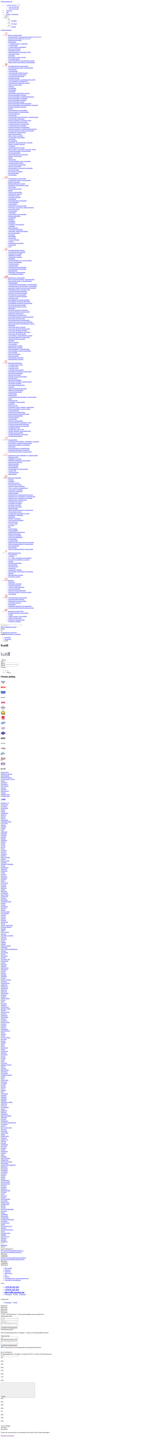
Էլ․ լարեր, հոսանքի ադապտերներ (19, 558)
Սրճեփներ (11, 517)
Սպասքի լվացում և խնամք (17, 305)
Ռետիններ (11, 223)
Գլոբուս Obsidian (13, 240)
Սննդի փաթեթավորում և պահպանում (20, 510)
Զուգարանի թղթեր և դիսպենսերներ (20, 281)
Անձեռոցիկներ (13, 283)
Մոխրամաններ (13, 493)
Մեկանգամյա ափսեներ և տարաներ (20, 498)
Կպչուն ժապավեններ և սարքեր (18, 559)
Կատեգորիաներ (6, 30)
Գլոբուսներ (12, 238)
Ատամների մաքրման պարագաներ (19, 371)
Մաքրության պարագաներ (17, 295)
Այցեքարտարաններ (14, 134)
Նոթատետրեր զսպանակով (17, 74)
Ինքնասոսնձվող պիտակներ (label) (19, 52)
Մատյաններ (12, 175)
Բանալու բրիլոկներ (14, 166)
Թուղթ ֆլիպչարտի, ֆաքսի (17, 57)
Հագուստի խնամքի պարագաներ (19, 337)
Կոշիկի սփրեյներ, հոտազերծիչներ (19, 431)
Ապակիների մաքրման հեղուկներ (19, 301)
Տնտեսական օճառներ (15, 347)
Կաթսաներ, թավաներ (15, 489)
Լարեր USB (12, 470)
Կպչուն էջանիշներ (14, 49)
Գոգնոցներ (12, 212)
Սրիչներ (11, 219)
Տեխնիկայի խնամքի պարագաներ (19, 460)
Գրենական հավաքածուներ (17, 206)
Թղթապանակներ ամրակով (17, 100)
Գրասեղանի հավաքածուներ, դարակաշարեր (23, 117)
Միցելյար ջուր (13, 400)
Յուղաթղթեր (12, 547)
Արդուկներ (11, 446)
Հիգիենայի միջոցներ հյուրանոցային (20, 606)
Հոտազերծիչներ (13, 410)
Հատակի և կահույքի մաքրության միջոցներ (22, 288)
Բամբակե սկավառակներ (16, 385)
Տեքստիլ (11, 580)
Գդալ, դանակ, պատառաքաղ (18, 488)
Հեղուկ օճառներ (13, 342)
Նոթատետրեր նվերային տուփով (19, 83)
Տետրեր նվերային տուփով (16, 183)
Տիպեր (10, 190)
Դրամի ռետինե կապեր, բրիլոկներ (19, 161)
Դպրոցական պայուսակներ (17, 214)
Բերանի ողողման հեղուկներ (17, 376)
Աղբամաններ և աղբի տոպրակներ (19, 351)
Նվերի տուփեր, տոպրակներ (17, 616)
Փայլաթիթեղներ (13, 546)
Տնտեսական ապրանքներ (16, 278)
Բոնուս (7, 1276)
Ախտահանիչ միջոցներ (15, 357)
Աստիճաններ (12, 565)
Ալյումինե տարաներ (15, 503)
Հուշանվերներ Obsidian (15, 274)
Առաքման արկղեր (14, 576)
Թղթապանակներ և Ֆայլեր (17, 95)
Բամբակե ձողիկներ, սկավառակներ (20, 382)
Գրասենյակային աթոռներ (16, 252)
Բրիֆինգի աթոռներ (14, 255)
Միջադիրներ (12, 393)
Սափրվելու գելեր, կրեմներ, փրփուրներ (21, 407)
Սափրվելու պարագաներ (16, 402)
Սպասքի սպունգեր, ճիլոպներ (18, 310)
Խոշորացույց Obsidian (15, 171)
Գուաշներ (11, 234)
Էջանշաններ (12, 204)
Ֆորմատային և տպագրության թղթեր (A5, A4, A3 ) (24, 37)
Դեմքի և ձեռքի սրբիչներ (16, 587)
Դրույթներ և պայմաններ (13, 1280)
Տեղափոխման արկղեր (15, 575)
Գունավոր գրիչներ (14, 197)
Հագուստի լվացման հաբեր (17, 334)
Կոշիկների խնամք (14, 427)
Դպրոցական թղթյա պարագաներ (19, 180)
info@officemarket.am (14, 1292)
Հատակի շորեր (13, 298)
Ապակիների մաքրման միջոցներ (18, 300)
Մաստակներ (12, 539)
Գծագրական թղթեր (15, 189)
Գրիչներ (11, 86)
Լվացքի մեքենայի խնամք (16, 339)
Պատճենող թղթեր (14, 50)
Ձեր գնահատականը (7, 1339)
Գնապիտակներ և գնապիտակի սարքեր (21, 60)
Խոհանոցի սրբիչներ (15, 584)
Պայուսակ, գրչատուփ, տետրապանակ (21, 207)
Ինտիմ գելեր (12, 395)
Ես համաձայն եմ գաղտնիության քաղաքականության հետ (22, 1347)
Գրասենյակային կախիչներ (17, 267)
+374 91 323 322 (11, 5)
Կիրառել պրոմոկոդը (7, 1435)
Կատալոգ (8, 639)
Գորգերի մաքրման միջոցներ (17, 296)
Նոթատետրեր (13, 71)
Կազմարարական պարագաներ (18, 124)
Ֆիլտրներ (4, 1245)
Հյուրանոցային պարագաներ (17, 597)
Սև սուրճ (11, 525)
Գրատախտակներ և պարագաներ (19, 151)
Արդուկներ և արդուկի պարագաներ (20, 443)
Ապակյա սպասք (13, 483)
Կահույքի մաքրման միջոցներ (17, 293)
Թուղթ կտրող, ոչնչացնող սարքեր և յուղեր (22, 149)
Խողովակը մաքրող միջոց (16, 318)
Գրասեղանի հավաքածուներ (17, 122)
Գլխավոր (8, 637)
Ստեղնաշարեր (13, 457)
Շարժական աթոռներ (15, 253)
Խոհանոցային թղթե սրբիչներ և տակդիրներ (22, 286)
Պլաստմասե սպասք (15, 512)
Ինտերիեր (11, 259)
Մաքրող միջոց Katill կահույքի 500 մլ (13, 1259)
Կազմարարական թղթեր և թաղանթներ (21, 130)
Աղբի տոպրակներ (14, 354)
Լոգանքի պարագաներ (16, 370)
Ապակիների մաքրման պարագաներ (20, 303)
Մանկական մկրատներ (16, 243)
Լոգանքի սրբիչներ (14, 585)
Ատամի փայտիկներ (14, 380)
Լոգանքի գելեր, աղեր (15, 365)
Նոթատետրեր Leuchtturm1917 (18, 81)
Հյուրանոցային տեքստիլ (16, 599)
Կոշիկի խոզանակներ (15, 436)
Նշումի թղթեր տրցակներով (17, 47)
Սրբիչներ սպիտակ (14, 603)
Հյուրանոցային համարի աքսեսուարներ (21, 608)
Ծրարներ (11, 55)
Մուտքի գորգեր (13, 356)
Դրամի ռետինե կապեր (15, 163)
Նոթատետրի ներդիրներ (16, 76)
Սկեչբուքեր (12, 187)
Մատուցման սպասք (15, 484)
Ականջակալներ (13, 464)
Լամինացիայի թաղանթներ (17, 125)
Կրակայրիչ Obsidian (15, 570)
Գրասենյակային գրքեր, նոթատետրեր (20, 68)
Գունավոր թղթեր (13, 54)
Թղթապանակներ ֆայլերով (17, 107)
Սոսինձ (10, 561)
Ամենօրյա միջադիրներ (15, 390)
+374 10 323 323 (12, 1287)
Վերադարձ (8, 1273)
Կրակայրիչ (12, 568)
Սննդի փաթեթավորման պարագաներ (20, 549)
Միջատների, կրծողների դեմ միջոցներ (20, 571)
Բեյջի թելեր (12, 159)
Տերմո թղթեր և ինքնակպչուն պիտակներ (21, 62)
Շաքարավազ (12, 529)
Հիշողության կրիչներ (15, 462)
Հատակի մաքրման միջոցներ (17, 291)
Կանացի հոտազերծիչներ (16, 412)
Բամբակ (11, 387)
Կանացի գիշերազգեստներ (17, 590)
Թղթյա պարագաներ (15, 35)
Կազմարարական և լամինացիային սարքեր (22, 129)
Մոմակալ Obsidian (14, 621)
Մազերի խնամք (13, 417)
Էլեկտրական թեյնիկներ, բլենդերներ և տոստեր (23, 441)
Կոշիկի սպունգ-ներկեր (15, 433)
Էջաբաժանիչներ (14, 113)
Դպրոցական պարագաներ (17, 178)
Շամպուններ (12, 419)
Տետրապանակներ (14, 216)
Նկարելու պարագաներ (16, 224)
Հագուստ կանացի (14, 589)
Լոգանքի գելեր (13, 366)
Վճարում (8, 1271)
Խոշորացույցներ (13, 170)
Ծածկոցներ (12, 594)
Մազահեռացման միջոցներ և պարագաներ (22, 397)
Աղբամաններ (12, 352)
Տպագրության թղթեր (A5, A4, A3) (19, 38)
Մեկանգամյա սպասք (15, 501)
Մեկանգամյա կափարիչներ (17, 500)
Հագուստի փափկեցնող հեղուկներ (19, 332)
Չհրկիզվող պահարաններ (16, 272)
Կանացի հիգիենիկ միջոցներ (17, 388)
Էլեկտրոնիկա (12, 440)
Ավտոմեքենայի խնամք (15, 359)
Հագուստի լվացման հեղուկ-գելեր (19, 329)
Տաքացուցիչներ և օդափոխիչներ (19, 448)
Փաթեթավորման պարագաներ (18, 613)
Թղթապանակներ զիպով (16, 102)
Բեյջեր (10, 158)
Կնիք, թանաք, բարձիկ (15, 136)
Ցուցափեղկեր (12, 270)
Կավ (9, 246)
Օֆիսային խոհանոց (14, 478)
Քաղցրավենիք (13, 530)
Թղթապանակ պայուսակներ (17, 110)
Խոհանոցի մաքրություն (15, 313)
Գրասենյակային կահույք (16, 250)
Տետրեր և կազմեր (14, 182)
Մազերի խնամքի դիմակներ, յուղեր (19, 422)
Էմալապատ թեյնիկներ (15, 520)
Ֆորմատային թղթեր (15, 40)
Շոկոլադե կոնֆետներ (15, 537)
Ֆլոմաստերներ (13, 228)
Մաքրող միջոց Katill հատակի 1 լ (11, 1252)
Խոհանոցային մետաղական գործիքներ (21, 542)
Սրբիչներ (11, 582)
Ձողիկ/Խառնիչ (13, 508)
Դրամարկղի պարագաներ (17, 164)
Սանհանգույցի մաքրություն (17, 315)
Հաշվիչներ (11, 139)
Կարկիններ (12, 217)
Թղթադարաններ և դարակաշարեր (19, 120)
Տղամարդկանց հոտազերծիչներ (18, 414)
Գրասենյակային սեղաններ (17, 269)
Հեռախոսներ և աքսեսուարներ (18, 469)
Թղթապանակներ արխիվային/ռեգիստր (21, 96)
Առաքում (9, 10)
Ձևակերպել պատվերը (13, 634)
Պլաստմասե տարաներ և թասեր (18, 513)
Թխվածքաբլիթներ (14, 534)
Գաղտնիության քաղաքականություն (16, 1278)
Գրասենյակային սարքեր (16, 147)
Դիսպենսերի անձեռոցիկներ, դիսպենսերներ (22, 284)
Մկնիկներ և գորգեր (14, 459)
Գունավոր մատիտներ (15, 229)
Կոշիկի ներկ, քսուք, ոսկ (16, 429)
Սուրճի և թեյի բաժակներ (16, 486)
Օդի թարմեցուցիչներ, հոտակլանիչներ (20, 317)
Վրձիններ (11, 226)
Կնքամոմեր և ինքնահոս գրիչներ (19, 93)
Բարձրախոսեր (13, 467)
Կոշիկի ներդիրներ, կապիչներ (18, 434)
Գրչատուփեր (12, 211)
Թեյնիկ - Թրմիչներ (14, 518)
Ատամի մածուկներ (14, 375)
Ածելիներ (11, 404)
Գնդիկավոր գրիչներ (15, 194)
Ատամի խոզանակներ (15, 373)
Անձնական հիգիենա (15, 363)
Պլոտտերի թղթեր (14, 59)
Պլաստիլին (12, 245)
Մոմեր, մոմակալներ (15, 618)
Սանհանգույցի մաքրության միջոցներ (20, 322)
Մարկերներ (12, 88)
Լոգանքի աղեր (13, 368)
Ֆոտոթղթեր (12, 42)
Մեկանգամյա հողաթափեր (17, 601)
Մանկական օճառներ (15, 346)
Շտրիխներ (11, 91)
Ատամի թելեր (12, 378)
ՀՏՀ (7, 12)
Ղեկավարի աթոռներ (15, 257)
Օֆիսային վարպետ (14, 553)
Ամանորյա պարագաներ (16, 620)
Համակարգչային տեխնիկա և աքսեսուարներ (23, 455)
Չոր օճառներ (12, 344)
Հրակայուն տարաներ (15, 491)
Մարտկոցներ (12, 554)
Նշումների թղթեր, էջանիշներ (18, 43)
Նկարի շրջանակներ (15, 262)
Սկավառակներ (13, 465)
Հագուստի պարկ (13, 209)
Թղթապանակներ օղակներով (18, 98)
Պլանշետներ (12, 115)
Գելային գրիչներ (14, 195)
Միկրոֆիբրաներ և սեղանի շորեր (19, 289)
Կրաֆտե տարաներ (14, 505)
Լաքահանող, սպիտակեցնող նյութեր (20, 335)
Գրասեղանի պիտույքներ (16, 137)
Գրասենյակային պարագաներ (18, 66)
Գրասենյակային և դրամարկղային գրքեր (21, 79)
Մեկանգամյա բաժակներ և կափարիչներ (21, 496)
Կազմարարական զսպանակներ (18, 127)
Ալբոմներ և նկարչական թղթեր (18, 185)
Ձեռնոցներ (11, 308)
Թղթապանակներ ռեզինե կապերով (19, 103)
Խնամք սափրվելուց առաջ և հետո (19, 409)
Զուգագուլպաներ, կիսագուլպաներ (19, 592)
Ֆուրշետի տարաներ (15, 506)
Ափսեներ (11, 481)
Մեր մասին (8, 1268)
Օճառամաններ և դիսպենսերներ (18, 349)
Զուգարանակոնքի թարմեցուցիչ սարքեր (21, 323)
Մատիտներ (12, 90)
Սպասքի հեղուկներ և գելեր (17, 306)
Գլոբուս (10, 241)
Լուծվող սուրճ (13, 523)
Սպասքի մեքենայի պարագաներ (19, 312)
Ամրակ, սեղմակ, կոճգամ (16, 144)
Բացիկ (10, 614)
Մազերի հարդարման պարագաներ (20, 452)
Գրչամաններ (12, 141)
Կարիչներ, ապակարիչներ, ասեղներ (20, 142)
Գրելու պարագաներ (15, 85)
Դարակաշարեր (13, 264)
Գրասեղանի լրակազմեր (16, 119)
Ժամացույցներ (13, 265)
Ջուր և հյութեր (13, 522)
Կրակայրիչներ (13, 566)
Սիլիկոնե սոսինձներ (15, 563)
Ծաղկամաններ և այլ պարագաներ (20, 260)
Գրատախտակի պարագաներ (18, 154)
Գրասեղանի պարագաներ (17, 132)
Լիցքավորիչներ (13, 472)
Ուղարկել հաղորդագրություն (9, 1327)
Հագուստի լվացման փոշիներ (17, 330)
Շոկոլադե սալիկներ (15, 535)
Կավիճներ (11, 221)
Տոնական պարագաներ (16, 611)
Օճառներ (11, 340)
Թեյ (9, 527)
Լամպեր (11, 556)
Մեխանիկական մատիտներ (17, 200)
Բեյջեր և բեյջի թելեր (15, 156)
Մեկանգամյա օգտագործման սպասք (20, 495)
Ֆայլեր (10, 108)
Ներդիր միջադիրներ (15, 392)
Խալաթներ (12, 604)
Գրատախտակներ (14, 153)
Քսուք (10, 399)
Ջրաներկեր (12, 236)
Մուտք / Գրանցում (12, 14)
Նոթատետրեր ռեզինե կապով (18, 73)
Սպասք (10, 479)
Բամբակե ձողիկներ (14, 383)
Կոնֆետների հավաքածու (16, 532)
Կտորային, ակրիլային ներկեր (18, 231)
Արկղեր (10, 573)
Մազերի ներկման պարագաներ (18, 426)
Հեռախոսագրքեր (13, 78)
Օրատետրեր (12, 69)
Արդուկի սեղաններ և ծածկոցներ (19, 445)
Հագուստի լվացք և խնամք (16, 327)
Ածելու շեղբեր (13, 405)
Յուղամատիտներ (14, 233)
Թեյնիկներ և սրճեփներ (15, 515)
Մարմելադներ (13, 540)
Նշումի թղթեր (12, 45)
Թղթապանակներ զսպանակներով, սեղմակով (23, 105)
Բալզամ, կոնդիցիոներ (15, 421)
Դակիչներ (11, 146)
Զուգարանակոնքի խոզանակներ (19, 320)
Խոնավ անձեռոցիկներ (15, 416)
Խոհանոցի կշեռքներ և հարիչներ (18, 450)
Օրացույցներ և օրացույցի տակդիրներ (20, 168)
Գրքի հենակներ (13, 202)
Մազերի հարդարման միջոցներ (18, 424)
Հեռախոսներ (12, 474)
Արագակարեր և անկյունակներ (18, 112)
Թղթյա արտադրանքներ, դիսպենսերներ (21, 279)
